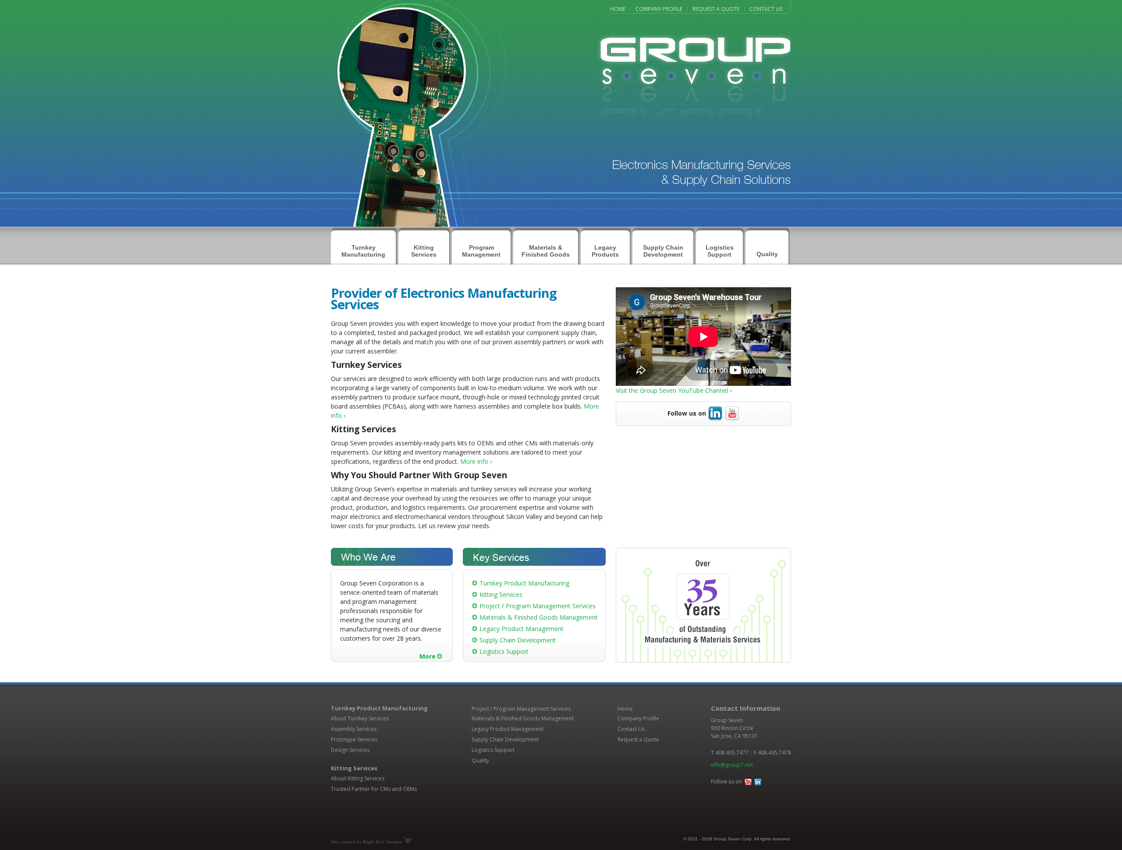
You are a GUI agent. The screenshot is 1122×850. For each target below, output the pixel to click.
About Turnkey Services (360, 718)
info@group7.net (732, 765)
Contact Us (765, 9)
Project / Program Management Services (537, 606)
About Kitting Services (357, 778)
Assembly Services (353, 729)
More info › (476, 461)
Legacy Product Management (521, 628)
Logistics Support (720, 251)
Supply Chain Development (663, 251)
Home (617, 9)
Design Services (350, 750)
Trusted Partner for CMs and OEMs (374, 789)
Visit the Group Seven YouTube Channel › (673, 390)
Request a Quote (715, 9)
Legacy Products (605, 251)
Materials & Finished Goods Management (538, 617)
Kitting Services (500, 594)
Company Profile (659, 9)
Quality (767, 253)
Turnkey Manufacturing (363, 251)
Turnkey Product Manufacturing (524, 583)
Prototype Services (354, 739)
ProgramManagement (481, 251)
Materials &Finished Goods (546, 251)
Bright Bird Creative (382, 841)
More (427, 656)
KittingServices (424, 251)
